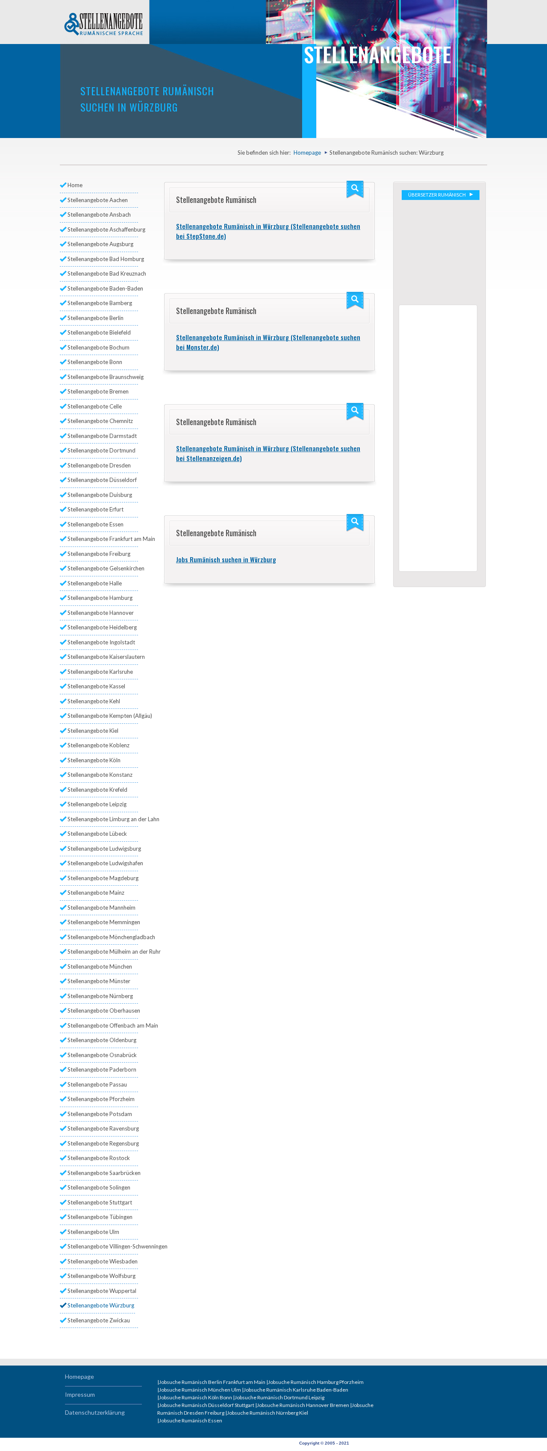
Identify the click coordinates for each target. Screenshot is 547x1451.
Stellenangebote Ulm (93, 1231)
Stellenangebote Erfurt (96, 509)
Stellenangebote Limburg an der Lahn (103, 819)
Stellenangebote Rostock (99, 1157)
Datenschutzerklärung (95, 1412)
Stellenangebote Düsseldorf (102, 479)
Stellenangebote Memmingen (103, 922)
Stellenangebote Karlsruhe (100, 671)
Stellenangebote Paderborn (102, 1069)
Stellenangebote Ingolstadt (101, 642)
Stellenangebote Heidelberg (102, 627)
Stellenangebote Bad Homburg (103, 259)
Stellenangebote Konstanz (100, 774)
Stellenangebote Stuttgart (100, 1202)
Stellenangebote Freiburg (99, 553)
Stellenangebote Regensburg (103, 1143)
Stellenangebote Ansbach (99, 214)
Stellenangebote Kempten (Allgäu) (103, 715)
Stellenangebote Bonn (95, 361)
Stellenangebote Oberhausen (103, 1010)
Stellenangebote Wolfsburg (101, 1275)
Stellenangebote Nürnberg (100, 996)
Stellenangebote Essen (96, 524)
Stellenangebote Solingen (99, 1187)
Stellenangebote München (100, 966)
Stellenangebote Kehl (94, 701)
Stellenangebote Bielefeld (99, 332)
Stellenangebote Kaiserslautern (103, 656)
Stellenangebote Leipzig (97, 804)
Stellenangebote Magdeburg (103, 878)
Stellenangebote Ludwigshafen (103, 863)
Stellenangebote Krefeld (97, 789)
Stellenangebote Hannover (101, 612)
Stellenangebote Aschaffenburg (103, 229)
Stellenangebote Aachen (98, 200)
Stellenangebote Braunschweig (103, 376)
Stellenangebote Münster (99, 981)
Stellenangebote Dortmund (101, 450)
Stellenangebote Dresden (99, 465)
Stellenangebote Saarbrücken (103, 1172)
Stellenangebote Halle (95, 583)
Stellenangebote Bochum (98, 347)
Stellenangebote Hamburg (100, 597)
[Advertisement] (440, 251)
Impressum (80, 1394)
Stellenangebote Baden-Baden (103, 288)
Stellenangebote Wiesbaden (103, 1261)
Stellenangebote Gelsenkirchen (103, 568)
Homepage (307, 152)
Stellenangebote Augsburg (100, 244)
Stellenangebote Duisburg (100, 494)
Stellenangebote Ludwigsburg (103, 848)
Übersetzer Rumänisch (438, 194)
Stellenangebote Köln (94, 760)
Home (75, 185)
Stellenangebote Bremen (98, 391)
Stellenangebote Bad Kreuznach (103, 273)
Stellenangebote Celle (95, 406)
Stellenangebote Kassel (96, 686)
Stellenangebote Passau (97, 1084)
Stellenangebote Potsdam (100, 1113)
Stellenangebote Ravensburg (103, 1128)
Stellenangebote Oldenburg (102, 1040)
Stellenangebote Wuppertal (102, 1290)
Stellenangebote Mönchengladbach (103, 937)
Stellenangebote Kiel (93, 730)
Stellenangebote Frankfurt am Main (103, 538)
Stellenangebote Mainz (96, 892)
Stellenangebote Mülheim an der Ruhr (103, 951)
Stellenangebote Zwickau (99, 1320)
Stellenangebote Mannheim (101, 907)
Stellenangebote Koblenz (98, 745)
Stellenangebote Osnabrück (102, 1055)
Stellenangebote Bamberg (100, 303)
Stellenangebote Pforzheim (101, 1099)
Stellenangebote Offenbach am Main (103, 1025)
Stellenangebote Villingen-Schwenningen (103, 1246)
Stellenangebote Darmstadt (102, 435)
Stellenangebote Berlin (96, 317)
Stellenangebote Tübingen (100, 1216)
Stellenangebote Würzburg (101, 1305)
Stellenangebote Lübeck (97, 833)
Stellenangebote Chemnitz (100, 420)
